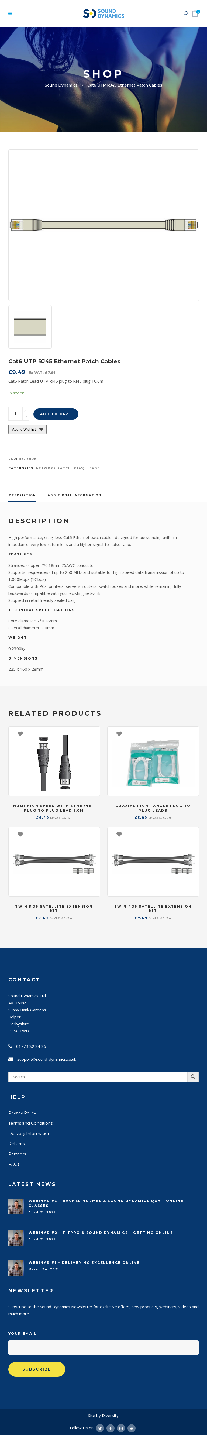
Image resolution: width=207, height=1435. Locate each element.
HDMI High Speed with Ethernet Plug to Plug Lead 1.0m (54, 808)
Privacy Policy (22, 1112)
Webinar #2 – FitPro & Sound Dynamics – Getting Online (101, 1233)
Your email (22, 1333)
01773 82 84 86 (31, 1046)
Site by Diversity (103, 1415)
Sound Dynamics (61, 85)
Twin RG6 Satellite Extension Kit (54, 908)
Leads (93, 468)
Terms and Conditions (30, 1123)
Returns (16, 1143)
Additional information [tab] (74, 495)
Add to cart (56, 414)
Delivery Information (29, 1133)
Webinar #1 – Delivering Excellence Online (84, 1263)
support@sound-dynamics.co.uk (46, 1059)
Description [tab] (22, 495)
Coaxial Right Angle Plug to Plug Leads (153, 808)
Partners (17, 1153)
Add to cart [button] (93, 733)
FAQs (13, 1164)
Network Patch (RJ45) (60, 468)
